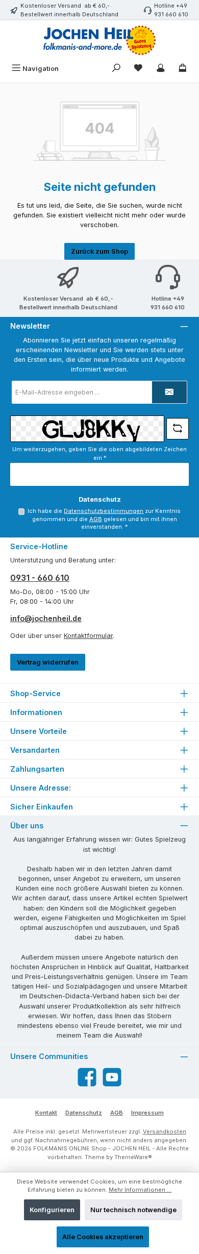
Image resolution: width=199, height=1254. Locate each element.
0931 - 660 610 (39, 578)
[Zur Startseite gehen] (99, 40)
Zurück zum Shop (99, 251)
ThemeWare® (133, 1157)
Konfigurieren (52, 1210)
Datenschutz (83, 1112)
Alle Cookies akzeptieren (102, 1237)
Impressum (147, 1112)
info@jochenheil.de (46, 618)
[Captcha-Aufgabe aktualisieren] (177, 428)
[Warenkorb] (182, 68)
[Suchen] (116, 68)
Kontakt (46, 1112)
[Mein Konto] (161, 68)
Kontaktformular (88, 636)
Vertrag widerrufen (48, 662)
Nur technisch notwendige (133, 1210)
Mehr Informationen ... (140, 1189)
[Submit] (169, 392)
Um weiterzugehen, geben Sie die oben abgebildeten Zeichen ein (99, 453)
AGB (95, 519)
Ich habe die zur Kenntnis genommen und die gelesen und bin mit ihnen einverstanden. (104, 519)
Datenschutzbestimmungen (103, 510)
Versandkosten (164, 1131)
